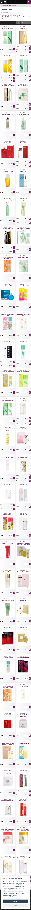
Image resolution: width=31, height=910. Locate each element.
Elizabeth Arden (13, 5)
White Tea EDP (23, 400)
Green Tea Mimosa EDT (23, 285)
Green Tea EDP (23, 57)
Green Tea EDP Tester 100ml (9, 15)
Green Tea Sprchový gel (23, 200)
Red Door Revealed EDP (23, 571)
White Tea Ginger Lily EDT (23, 486)
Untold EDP (23, 600)
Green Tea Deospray (23, 343)
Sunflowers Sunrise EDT (23, 743)
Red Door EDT (7, 142)
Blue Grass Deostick (8, 657)
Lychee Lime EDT (7, 514)
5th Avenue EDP (23, 28)
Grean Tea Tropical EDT (8, 400)
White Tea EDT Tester (8, 457)
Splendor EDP (23, 171)
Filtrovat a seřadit (26, 23)
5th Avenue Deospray (8, 571)
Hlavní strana (4, 5)
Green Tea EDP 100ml (7, 14)
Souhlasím (15, 901)
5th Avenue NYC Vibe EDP (23, 772)
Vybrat (15, 905)
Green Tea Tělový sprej (7, 200)
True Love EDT (23, 514)
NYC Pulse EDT (23, 800)
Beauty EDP (23, 142)
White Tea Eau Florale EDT (23, 857)
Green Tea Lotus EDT (23, 257)
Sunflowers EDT (8, 57)
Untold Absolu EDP (23, 629)
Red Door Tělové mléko (8, 543)
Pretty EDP (23, 428)
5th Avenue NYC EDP (8, 228)
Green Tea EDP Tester (7, 28)
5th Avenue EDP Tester (7, 114)
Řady (18, 23)
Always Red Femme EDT (23, 657)
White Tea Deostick (23, 686)
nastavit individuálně (9, 897)
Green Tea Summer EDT (23, 371)
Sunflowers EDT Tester (7, 171)
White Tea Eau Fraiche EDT (7, 800)
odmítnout (11, 895)
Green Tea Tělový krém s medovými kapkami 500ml (14, 17)
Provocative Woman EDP (8, 343)
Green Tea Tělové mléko (23, 114)
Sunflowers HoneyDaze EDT (8, 857)
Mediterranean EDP (7, 285)
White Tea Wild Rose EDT (8, 486)
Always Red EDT (8, 629)
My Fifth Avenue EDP (23, 457)
